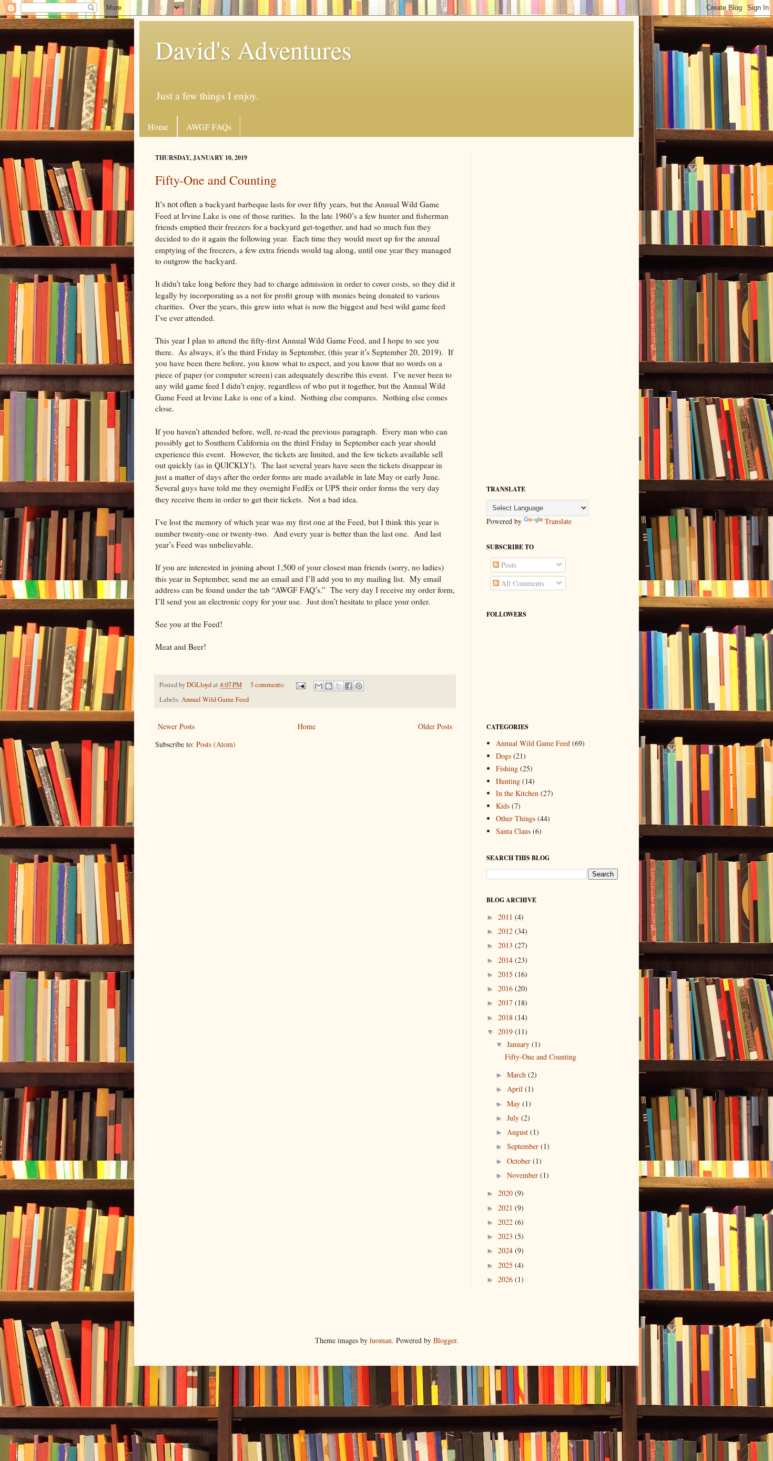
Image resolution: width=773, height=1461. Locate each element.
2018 (506, 1017)
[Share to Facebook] (348, 686)
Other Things (515, 818)
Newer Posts (176, 726)
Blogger (444, 1340)
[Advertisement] (552, 311)
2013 (506, 945)
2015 (506, 974)
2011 (506, 917)
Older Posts (435, 726)
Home (158, 126)
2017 (506, 1002)
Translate (558, 521)
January (519, 1044)
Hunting (508, 781)
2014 (506, 960)
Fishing (507, 768)
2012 (506, 931)
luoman (381, 1340)
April (516, 1089)
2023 (506, 1236)
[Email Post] (300, 684)
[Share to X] (338, 686)
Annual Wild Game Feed (215, 699)
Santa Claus (513, 831)
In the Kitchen (517, 793)
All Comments (521, 583)
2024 (506, 1250)
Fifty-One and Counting (216, 180)
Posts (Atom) (216, 744)
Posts (507, 565)
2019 (506, 1031)
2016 (506, 988)
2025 (506, 1265)
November (523, 1175)
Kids (503, 806)
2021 (506, 1208)
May (514, 1104)
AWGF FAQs (208, 126)
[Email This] (318, 686)
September (524, 1146)
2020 (506, 1193)
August (518, 1132)
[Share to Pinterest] (358, 686)
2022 (506, 1222)
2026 (506, 1279)
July (514, 1118)
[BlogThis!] (328, 686)
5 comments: (268, 684)
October (520, 1161)
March (517, 1075)
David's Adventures (253, 49)
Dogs (503, 756)
